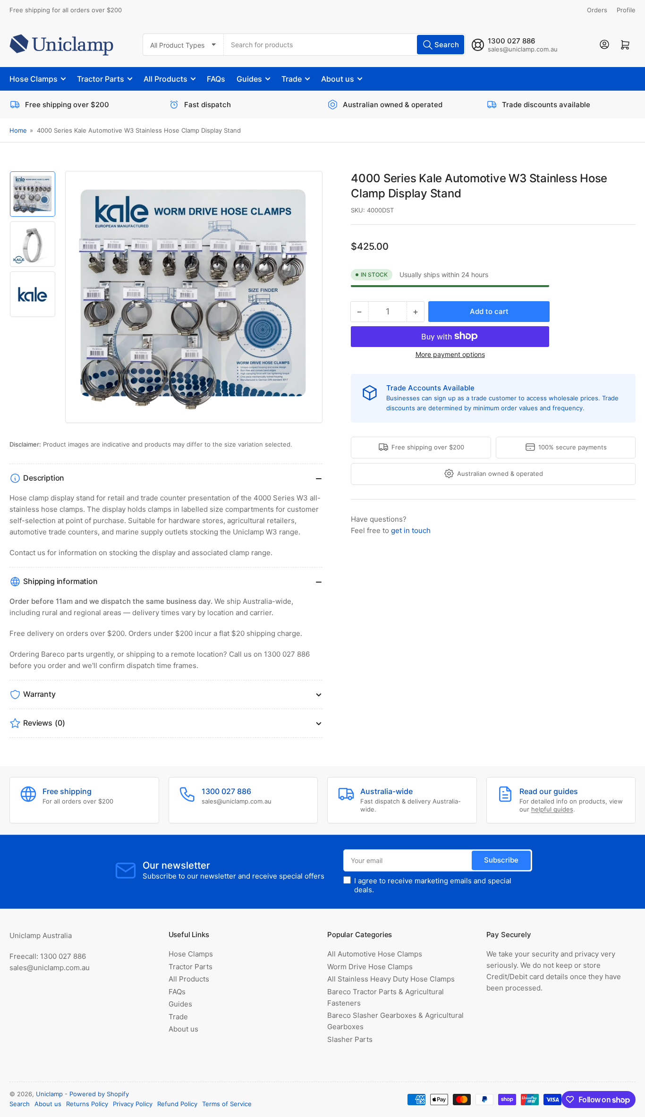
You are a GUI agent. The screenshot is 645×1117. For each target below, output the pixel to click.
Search (19, 1104)
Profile (626, 10)
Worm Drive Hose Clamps (370, 966)
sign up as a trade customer (476, 398)
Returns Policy (87, 1104)
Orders (597, 10)
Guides (249, 79)
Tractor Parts (100, 79)
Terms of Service (227, 1104)
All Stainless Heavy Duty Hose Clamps (391, 978)
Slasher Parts (350, 1039)
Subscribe (501, 859)
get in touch (411, 529)
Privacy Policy (133, 1104)
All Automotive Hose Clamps (374, 953)
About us (337, 79)
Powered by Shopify (99, 1094)
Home (18, 130)
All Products (165, 79)
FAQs (216, 79)
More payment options (450, 354)
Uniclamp (49, 1094)
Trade (291, 79)
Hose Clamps (33, 79)
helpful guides (552, 809)
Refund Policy (177, 1104)
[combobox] (345, 45)
